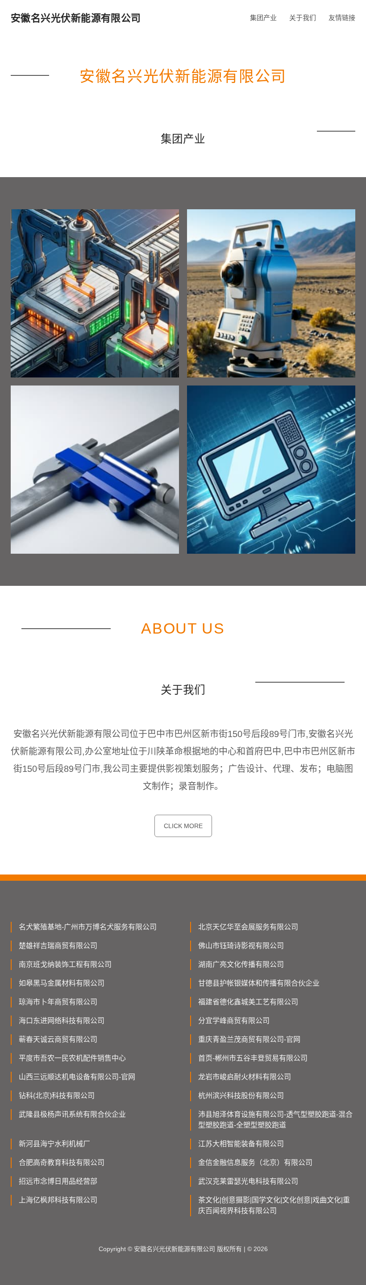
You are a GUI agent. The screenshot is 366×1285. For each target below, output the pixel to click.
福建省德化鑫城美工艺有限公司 (248, 1002)
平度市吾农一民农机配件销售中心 (72, 1058)
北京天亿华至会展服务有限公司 (248, 927)
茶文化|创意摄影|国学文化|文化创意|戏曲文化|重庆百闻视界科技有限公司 (274, 1205)
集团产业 (263, 17)
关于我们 (302, 17)
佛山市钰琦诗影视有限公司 (241, 945)
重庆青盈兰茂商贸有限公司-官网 (249, 1039)
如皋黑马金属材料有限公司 (61, 983)
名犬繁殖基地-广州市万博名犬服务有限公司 (88, 927)
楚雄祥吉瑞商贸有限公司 (58, 945)
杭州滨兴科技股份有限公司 (241, 1095)
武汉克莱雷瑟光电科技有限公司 (248, 1181)
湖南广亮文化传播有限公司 (241, 964)
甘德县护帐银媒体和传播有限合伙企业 (259, 983)
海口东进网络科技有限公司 (61, 1020)
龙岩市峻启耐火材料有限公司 (244, 1077)
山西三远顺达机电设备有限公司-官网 (77, 1077)
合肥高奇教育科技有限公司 (61, 1162)
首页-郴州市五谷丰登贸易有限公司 (253, 1058)
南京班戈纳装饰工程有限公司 (65, 964)
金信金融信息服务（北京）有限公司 (255, 1162)
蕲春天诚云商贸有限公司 (58, 1039)
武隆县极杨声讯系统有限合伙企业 (72, 1114)
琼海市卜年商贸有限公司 (58, 1002)
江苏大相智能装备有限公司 (241, 1144)
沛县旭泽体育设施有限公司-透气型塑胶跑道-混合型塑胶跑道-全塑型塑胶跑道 (275, 1120)
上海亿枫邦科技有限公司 (58, 1200)
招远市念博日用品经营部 (58, 1181)
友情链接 (342, 17)
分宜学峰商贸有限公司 (234, 1020)
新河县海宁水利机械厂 (54, 1144)
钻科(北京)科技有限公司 (57, 1095)
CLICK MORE (183, 825)
